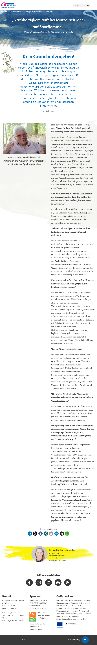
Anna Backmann (54, 553)
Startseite (4, 12)
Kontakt (7, 640)
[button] (30, 533)
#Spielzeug (26, 12)
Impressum (16, 640)
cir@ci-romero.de (14, 613)
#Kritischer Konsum (15, 12)
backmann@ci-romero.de (57, 558)
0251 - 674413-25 (60, 560)
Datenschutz (26, 640)
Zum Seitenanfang (74, 640)
